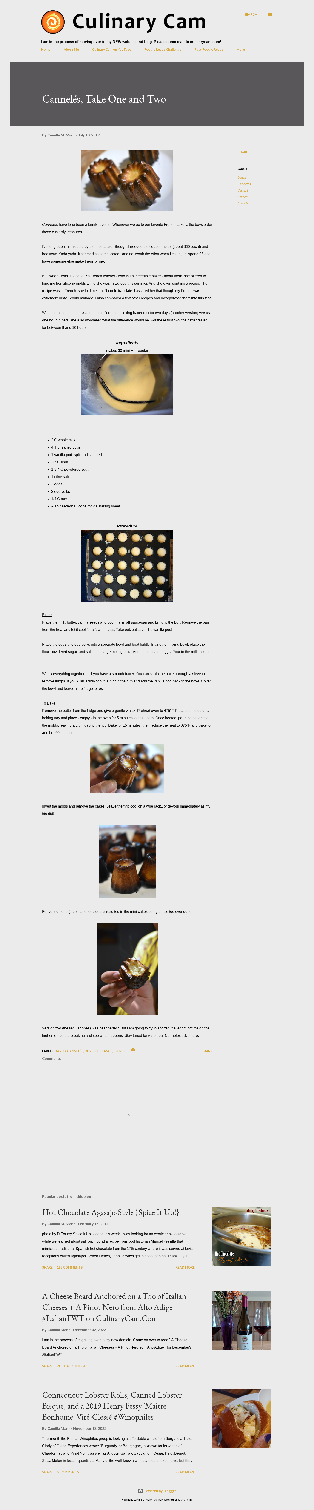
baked (241, 177)
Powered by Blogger (159, 1491)
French (242, 203)
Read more (185, 1267)
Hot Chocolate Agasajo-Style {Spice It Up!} (110, 1212)
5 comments (68, 1472)
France (242, 197)
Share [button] (242, 152)
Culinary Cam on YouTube (111, 49)
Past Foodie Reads (208, 49)
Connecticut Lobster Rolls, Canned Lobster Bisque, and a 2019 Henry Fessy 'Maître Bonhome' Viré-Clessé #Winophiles (112, 1405)
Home (45, 49)
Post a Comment (72, 1366)
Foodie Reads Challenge (162, 49)
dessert (242, 190)
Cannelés (244, 184)
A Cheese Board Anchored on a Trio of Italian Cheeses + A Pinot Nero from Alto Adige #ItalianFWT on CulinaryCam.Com (114, 1307)
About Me (71, 49)
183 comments (70, 1267)
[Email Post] (133, 1051)
